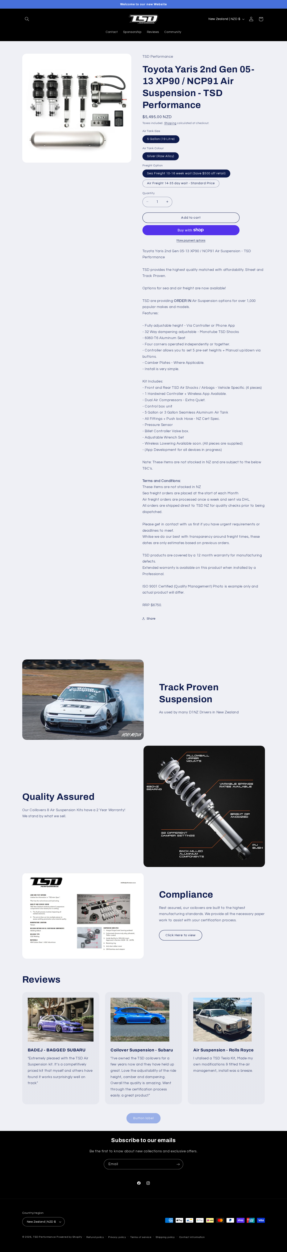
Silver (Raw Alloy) (160, 156)
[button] (27, 19)
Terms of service (140, 1237)
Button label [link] (143, 1118)
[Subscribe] (178, 1164)
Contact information (192, 1237)
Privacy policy (117, 1237)
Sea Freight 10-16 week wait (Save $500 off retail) (186, 173)
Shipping (170, 123)
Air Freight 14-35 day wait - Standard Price (181, 183)
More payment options (190, 240)
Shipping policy (165, 1237)
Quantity (148, 193)
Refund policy (95, 1237)
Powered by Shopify (69, 1237)
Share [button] (151, 618)
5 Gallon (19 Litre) (161, 138)
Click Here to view (181, 935)
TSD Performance (44, 1237)
